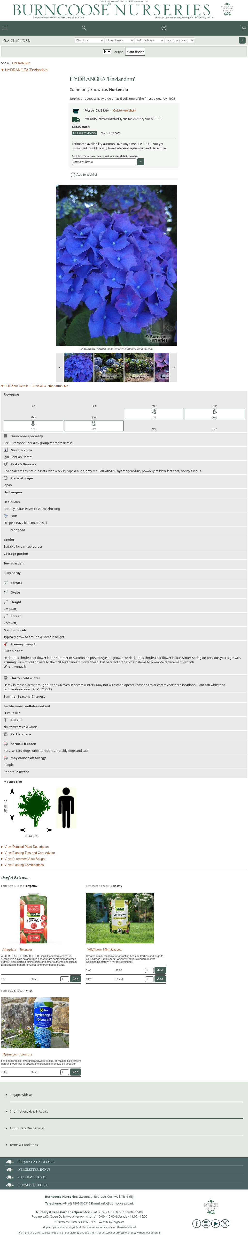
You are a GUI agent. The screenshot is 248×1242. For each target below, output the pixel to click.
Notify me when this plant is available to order (105, 156)
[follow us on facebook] (196, 1227)
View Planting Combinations (24, 865)
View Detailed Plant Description (27, 847)
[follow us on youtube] (215, 1227)
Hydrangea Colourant (17, 1054)
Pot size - (90, 110)
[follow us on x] (225, 1227)
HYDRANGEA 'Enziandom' (26, 70)
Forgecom (118, 1222)
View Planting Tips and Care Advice (30, 853)
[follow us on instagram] (206, 1227)
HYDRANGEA (21, 63)
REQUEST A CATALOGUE (36, 1161)
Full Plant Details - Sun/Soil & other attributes (37, 386)
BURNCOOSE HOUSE (33, 1185)
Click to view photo (124, 110)
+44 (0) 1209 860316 (76, 1203)
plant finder (135, 52)
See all (5, 63)
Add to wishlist (83, 175)
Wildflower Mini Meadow (104, 949)
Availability (91, 119)
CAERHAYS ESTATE (32, 1177)
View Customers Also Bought (25, 859)
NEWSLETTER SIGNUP (34, 1169)
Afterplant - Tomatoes (17, 949)
